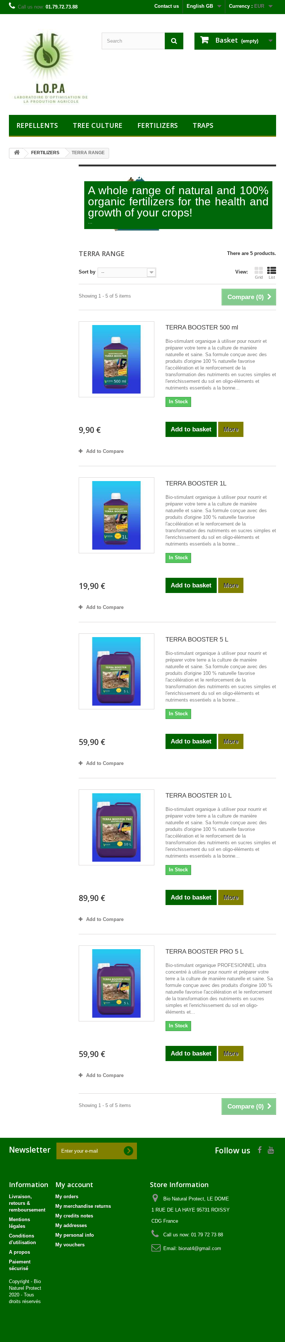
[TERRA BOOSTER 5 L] (116, 671)
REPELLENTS (37, 125)
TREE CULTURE (97, 125)
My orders (66, 1196)
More (89, 232)
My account (74, 1184)
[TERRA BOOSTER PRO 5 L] (116, 983)
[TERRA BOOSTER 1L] (116, 515)
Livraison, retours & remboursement (27, 1203)
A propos (19, 1252)
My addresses (71, 1225)
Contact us (166, 6)
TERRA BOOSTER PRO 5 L (204, 951)
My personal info (74, 1235)
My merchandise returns (83, 1206)
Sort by (87, 272)
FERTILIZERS (157, 125)
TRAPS (203, 125)
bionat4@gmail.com (199, 1248)
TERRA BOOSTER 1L (196, 483)
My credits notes (74, 1216)
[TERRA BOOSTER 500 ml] (116, 359)
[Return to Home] (17, 153)
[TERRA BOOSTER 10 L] (116, 827)
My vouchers (70, 1244)
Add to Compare (105, 451)
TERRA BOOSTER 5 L (197, 639)
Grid (259, 277)
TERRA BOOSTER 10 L (199, 795)
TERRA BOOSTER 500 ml (202, 327)
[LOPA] (50, 67)
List (272, 277)
